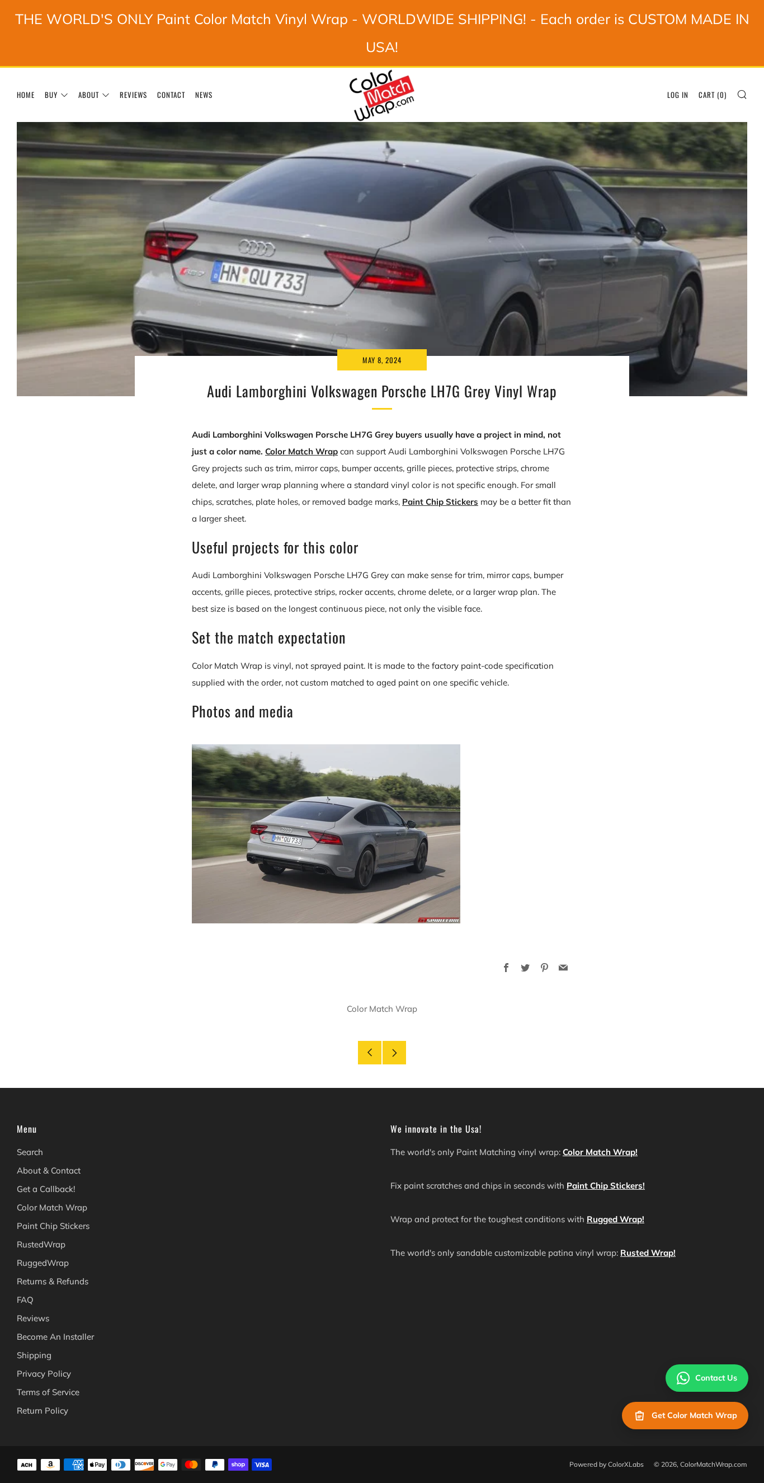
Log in (677, 94)
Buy (51, 94)
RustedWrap (41, 1244)
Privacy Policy (44, 1373)
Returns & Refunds (52, 1281)
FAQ (25, 1299)
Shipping (34, 1355)
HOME (26, 94)
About (88, 94)
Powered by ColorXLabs (606, 1464)
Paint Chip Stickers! (606, 1185)
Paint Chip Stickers (440, 501)
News (204, 94)
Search (30, 1152)
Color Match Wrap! (600, 1152)
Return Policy (42, 1410)
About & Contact (49, 1170)
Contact (171, 94)
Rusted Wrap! (648, 1252)
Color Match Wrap (301, 451)
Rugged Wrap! (615, 1219)
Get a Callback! (46, 1189)
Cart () (713, 94)
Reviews (133, 94)
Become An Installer (55, 1336)
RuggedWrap (43, 1262)
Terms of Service (48, 1392)
